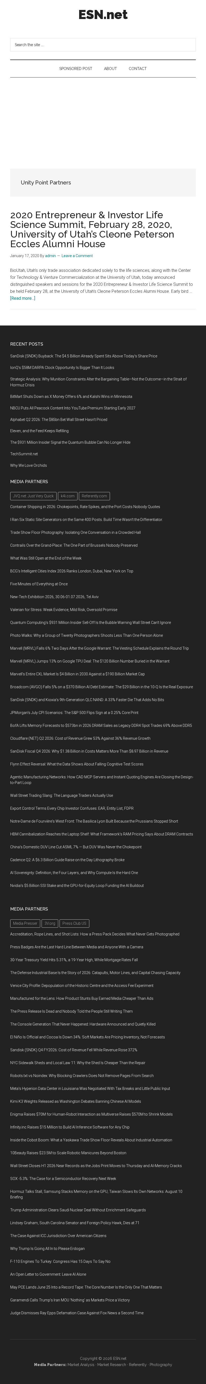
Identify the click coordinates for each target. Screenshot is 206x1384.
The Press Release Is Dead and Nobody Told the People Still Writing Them (71, 1011)
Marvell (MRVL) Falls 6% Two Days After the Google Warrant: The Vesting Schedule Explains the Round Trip (99, 648)
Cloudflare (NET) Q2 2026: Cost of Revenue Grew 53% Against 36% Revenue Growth (80, 738)
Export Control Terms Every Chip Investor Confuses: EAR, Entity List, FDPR (72, 808)
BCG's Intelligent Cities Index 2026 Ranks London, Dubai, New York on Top (71, 571)
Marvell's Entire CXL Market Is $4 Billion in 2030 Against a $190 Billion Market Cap (77, 674)
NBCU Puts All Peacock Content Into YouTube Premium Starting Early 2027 (72, 408)
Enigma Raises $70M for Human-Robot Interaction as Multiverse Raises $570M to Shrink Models (91, 1114)
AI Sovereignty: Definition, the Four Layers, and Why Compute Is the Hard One (74, 873)
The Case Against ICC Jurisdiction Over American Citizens (58, 1236)
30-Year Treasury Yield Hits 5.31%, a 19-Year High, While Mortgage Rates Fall (74, 960)
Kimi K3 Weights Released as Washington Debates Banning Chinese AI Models (75, 1101)
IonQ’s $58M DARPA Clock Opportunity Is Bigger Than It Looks (62, 367)
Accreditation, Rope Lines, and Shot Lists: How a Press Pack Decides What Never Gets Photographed (94, 934)
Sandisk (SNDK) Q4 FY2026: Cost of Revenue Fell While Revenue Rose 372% (73, 1050)
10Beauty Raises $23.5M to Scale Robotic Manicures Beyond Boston (68, 1153)
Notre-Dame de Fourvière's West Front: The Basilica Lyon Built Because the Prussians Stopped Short (94, 821)
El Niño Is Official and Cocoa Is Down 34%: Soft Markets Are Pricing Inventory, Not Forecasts (87, 1037)
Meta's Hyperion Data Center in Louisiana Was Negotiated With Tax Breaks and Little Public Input (90, 1088)
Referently (138, 1365)
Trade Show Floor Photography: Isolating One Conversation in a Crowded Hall (75, 532)
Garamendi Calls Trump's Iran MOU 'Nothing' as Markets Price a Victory (70, 1300)
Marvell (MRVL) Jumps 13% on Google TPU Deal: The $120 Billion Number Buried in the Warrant (90, 661)
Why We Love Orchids (28, 465)
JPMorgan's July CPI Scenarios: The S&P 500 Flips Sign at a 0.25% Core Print (74, 712)
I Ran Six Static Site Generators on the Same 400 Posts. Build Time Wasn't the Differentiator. (86, 519)
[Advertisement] (103, 117)
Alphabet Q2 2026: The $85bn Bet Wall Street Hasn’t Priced (58, 419)
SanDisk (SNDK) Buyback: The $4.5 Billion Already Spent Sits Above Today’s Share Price (83, 356)
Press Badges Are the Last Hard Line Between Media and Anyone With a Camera (76, 947)
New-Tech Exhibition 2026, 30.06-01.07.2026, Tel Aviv (54, 597)
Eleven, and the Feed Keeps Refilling (39, 431)
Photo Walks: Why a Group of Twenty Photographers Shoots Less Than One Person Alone (86, 635)
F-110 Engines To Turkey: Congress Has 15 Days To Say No (60, 1261)
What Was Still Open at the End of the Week (46, 558)
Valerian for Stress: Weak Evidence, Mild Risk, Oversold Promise (63, 610)
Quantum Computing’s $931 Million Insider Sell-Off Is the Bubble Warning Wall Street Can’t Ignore (90, 622)
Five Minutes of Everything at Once (39, 584)
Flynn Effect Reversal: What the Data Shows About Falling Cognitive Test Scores (77, 764)
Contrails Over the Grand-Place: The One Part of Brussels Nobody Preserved (74, 545)
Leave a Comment (77, 256)
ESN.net (103, 14)
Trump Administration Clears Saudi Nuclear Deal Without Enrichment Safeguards (78, 1210)
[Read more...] (22, 298)
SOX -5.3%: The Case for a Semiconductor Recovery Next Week (63, 1178)
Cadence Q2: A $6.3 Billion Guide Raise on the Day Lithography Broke (67, 860)
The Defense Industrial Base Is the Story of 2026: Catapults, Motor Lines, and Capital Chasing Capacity (95, 973)
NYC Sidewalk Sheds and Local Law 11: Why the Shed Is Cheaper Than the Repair (77, 1063)
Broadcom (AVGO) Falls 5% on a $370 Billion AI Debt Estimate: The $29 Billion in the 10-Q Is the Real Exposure (101, 687)
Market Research (111, 1365)
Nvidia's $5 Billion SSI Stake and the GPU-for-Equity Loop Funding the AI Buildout (77, 885)
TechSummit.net (24, 454)
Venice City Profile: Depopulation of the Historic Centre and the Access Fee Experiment (81, 985)
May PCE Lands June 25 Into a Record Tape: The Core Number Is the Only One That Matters (86, 1287)
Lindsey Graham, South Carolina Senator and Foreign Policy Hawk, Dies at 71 (74, 1223)
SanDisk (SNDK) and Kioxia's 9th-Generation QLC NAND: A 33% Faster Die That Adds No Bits (87, 700)
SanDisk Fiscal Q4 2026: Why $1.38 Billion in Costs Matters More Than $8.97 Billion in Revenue (89, 751)
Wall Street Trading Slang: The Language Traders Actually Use (61, 795)
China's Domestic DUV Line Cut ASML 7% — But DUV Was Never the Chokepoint (76, 847)
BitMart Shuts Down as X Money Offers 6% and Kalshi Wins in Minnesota (71, 396)
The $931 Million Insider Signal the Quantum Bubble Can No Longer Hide (70, 442)
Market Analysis (81, 1365)
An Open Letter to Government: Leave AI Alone (48, 1274)
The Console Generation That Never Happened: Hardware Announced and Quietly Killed (83, 1024)
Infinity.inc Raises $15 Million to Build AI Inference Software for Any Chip (70, 1127)
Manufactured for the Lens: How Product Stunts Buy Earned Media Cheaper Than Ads (81, 998)
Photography (161, 1365)
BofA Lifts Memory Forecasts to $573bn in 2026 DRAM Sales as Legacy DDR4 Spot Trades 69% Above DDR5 (101, 725)
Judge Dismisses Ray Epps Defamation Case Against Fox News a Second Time (77, 1313)
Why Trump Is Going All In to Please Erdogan (47, 1248)
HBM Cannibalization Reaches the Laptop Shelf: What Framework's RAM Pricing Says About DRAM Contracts (101, 834)
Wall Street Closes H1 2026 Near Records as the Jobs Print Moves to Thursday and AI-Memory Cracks (96, 1166)
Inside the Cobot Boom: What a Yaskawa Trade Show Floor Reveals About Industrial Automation (91, 1140)
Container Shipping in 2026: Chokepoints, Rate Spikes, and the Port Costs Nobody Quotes (85, 507)
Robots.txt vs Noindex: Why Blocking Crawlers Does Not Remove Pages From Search (82, 1076)
